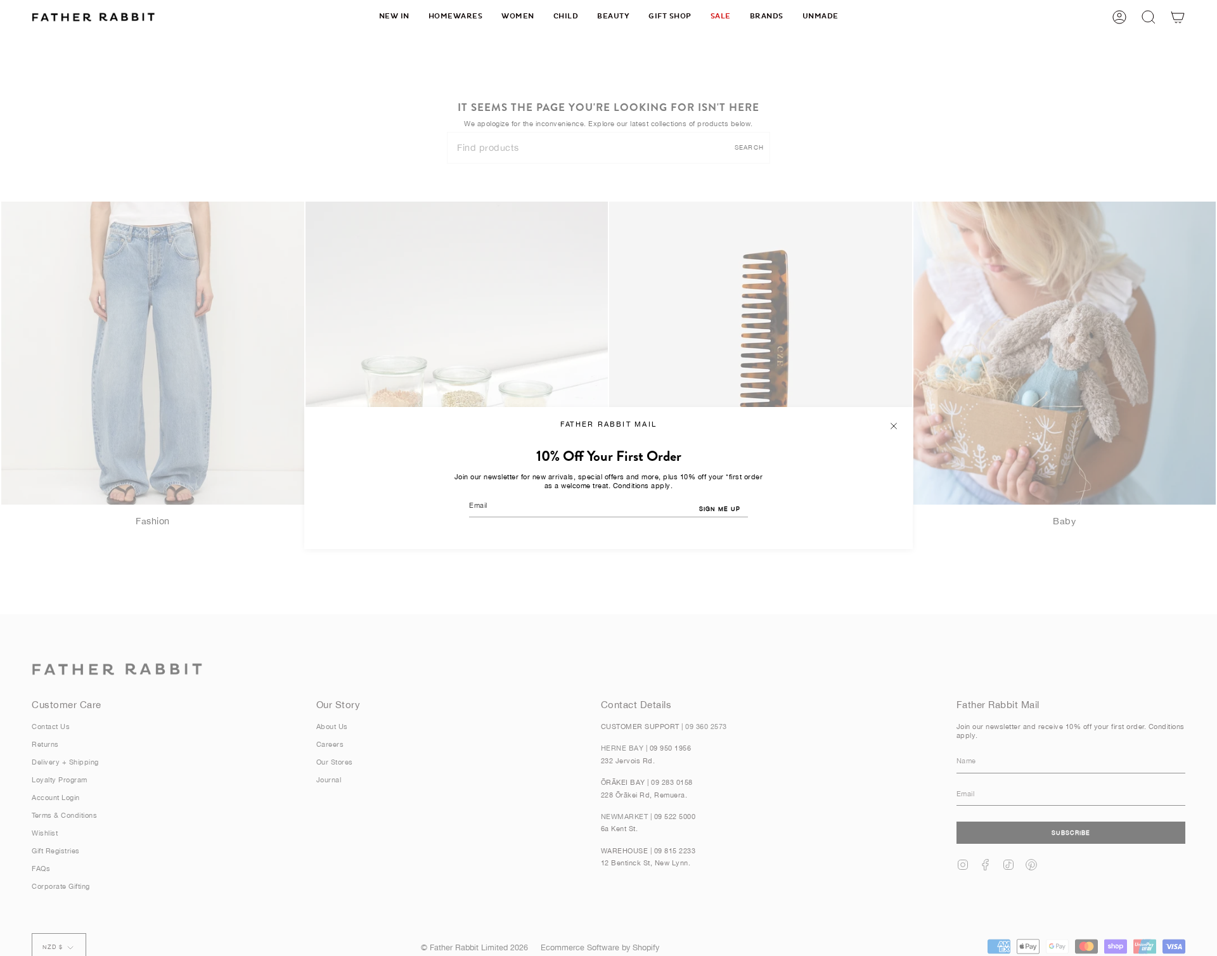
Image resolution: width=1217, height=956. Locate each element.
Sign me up (719, 508)
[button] (456, 17)
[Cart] (1177, 17)
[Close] (893, 426)
